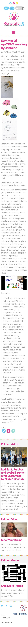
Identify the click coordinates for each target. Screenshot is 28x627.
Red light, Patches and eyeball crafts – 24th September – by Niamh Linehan (13, 474)
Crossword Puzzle (12, 586)
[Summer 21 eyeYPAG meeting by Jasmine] (4, 431)
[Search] (23, 8)
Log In (12, 8)
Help (6, 8)
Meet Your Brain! (11, 540)
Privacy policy (6, 618)
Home (3, 615)
